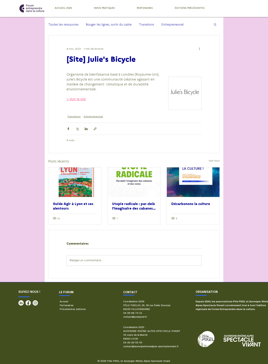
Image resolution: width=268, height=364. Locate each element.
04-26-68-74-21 (132, 313)
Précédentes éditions (73, 309)
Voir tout (214, 160)
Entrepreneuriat (172, 24)
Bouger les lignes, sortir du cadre (109, 24)
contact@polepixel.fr (135, 317)
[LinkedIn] (21, 303)
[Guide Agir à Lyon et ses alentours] (74, 182)
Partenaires (67, 305)
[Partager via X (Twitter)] (77, 129)
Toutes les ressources (63, 24)
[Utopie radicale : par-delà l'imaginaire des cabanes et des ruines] (134, 182)
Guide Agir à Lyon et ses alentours (73, 205)
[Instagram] (35, 303)
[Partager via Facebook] (68, 129)
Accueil (64, 301)
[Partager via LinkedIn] (86, 129)
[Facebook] (28, 303)
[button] (215, 24)
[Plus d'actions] (199, 48)
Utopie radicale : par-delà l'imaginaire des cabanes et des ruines (133, 205)
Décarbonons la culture (190, 203)
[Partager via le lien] (95, 129)
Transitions (146, 24)
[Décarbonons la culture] (193, 182)
